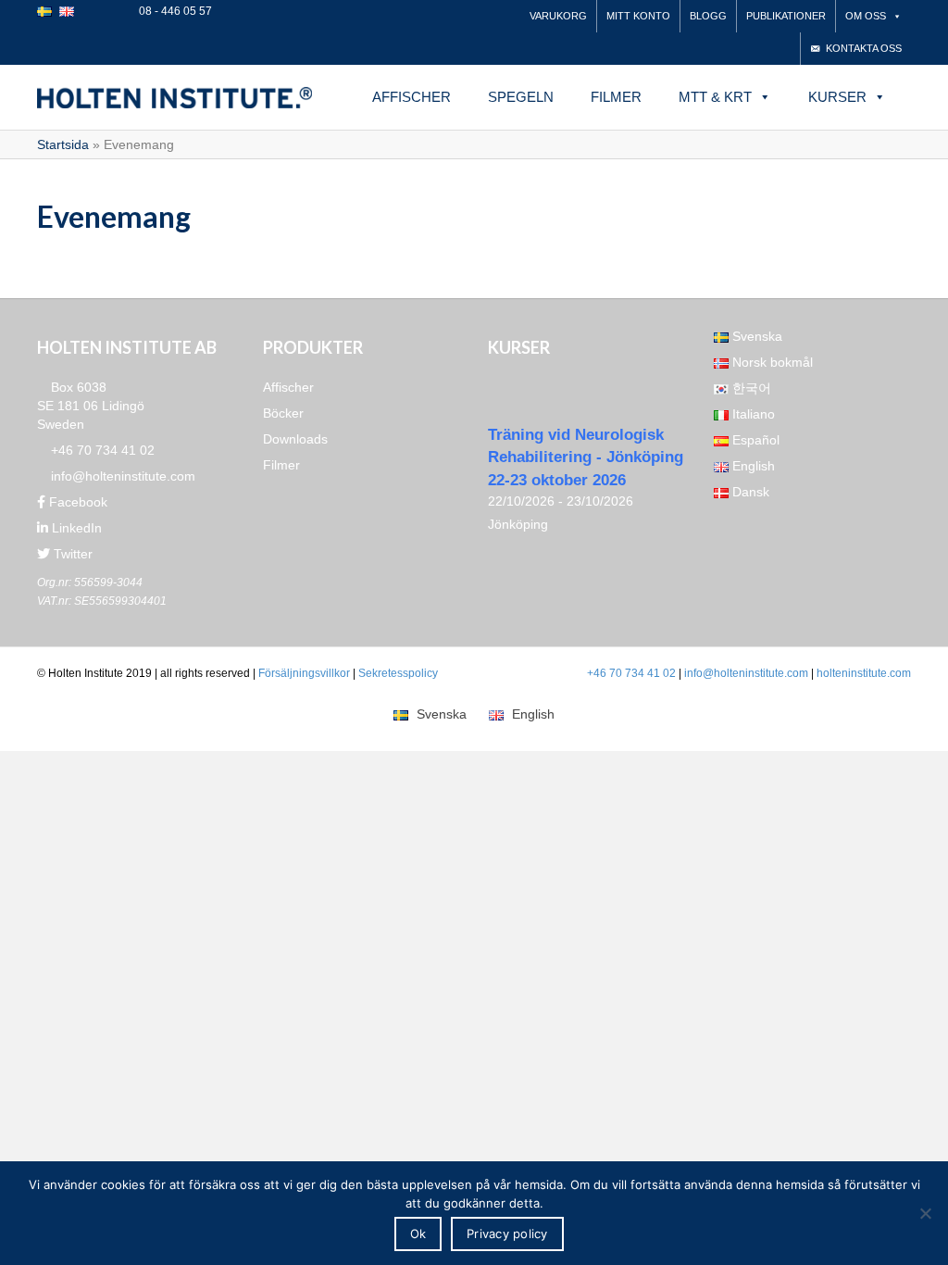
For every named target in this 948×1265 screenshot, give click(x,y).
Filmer (616, 97)
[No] (925, 1213)
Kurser (837, 97)
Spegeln (521, 97)
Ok (418, 1233)
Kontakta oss (864, 48)
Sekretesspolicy (398, 673)
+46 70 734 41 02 (101, 450)
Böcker (283, 413)
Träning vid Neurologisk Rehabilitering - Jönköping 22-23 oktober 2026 (585, 457)
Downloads (295, 439)
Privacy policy (507, 1233)
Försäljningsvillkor (304, 673)
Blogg (708, 15)
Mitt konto (638, 15)
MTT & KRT (715, 97)
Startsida (63, 144)
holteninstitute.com (864, 673)
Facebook (76, 502)
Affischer (411, 97)
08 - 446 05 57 (174, 11)
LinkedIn (75, 527)
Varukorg (558, 15)
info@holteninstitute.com (121, 476)
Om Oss (865, 15)
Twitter (71, 553)
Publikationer (786, 15)
